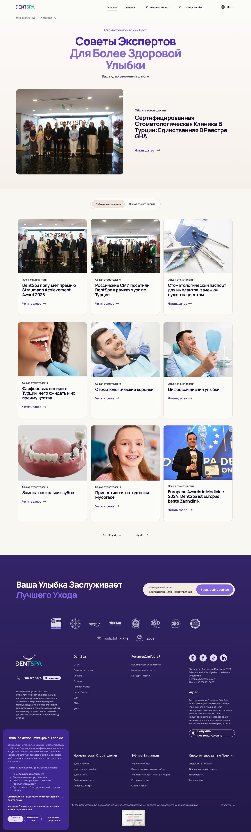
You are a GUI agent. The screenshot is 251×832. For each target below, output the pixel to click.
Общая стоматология (142, 204)
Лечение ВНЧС (196, 774)
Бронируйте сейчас (215, 590)
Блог (76, 708)
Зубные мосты (81, 774)
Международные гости (143, 670)
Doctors (78, 675)
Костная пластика (140, 780)
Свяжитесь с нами (83, 670)
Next (139, 535)
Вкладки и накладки (84, 780)
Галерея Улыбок (82, 686)
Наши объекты (81, 692)
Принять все (15, 819)
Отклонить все (32, 819)
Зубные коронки (82, 763)
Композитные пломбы (85, 769)
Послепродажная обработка (146, 664)
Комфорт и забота (140, 675)
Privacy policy (228, 804)
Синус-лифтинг (139, 785)
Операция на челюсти (200, 763)
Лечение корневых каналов (203, 769)
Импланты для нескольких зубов (148, 769)
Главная (112, 7)
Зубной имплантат (140, 763)
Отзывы (78, 681)
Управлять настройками (53, 819)
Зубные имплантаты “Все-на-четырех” (151, 774)
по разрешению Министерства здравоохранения (123, 804)
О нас (77, 664)
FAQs (76, 703)
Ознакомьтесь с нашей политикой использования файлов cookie (33, 798)
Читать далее (144, 150)
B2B (76, 697)
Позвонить (52, 678)
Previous (115, 535)
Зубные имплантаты (108, 204)
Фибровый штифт (83, 785)
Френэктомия (196, 780)
